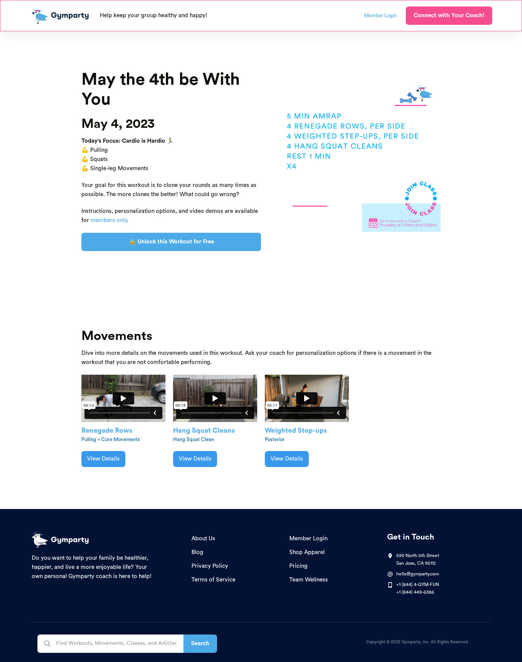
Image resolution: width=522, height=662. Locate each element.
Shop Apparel (307, 552)
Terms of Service (213, 580)
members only (109, 220)
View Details (103, 459)
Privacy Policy (209, 566)
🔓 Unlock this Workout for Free (171, 242)
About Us (203, 538)
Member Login (308, 538)
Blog (197, 552)
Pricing (298, 566)
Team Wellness (308, 580)
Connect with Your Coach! (449, 15)
